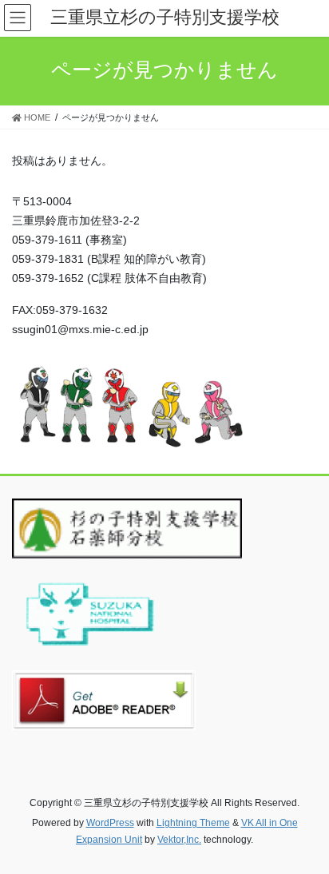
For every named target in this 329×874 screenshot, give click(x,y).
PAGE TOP (305, 833)
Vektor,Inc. (179, 839)
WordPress (110, 822)
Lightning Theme (193, 822)
